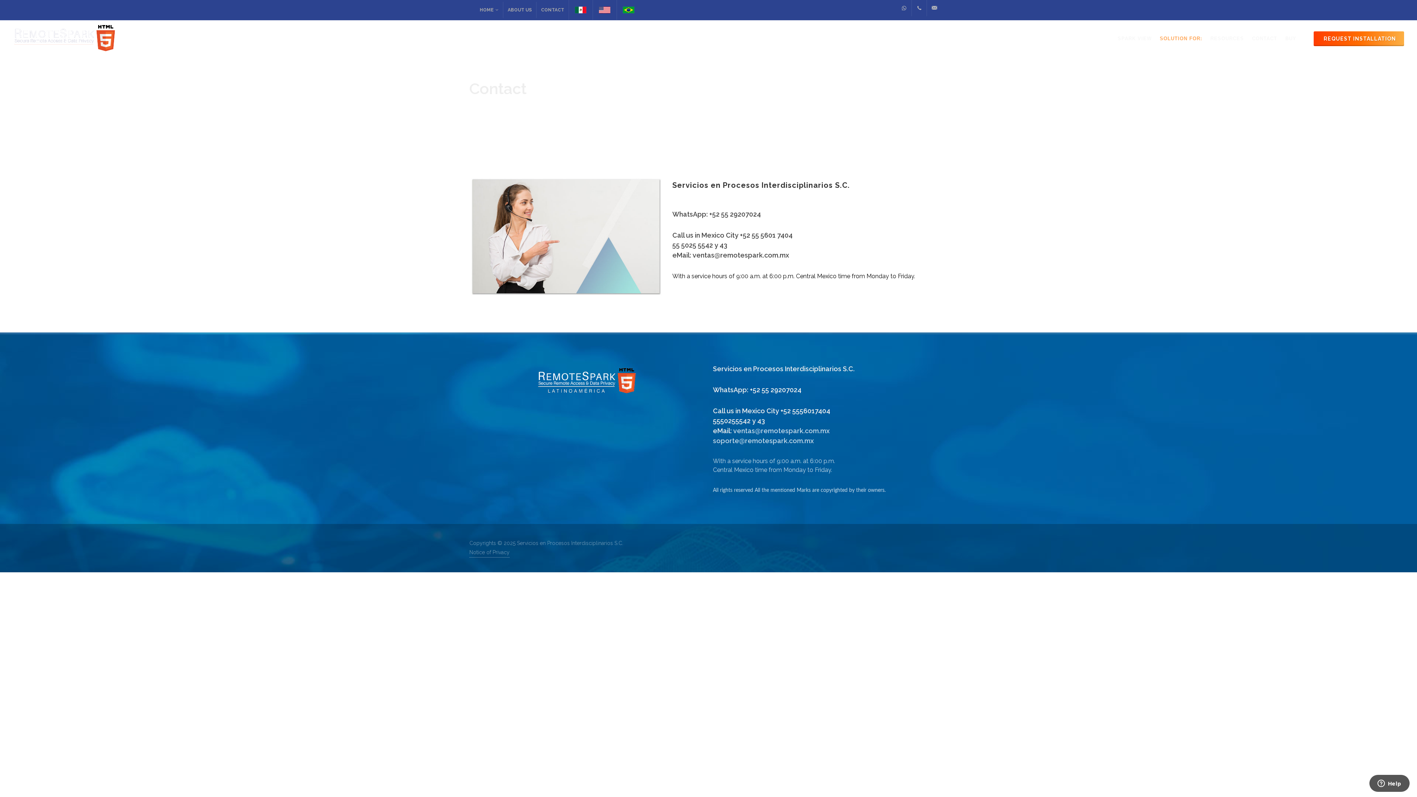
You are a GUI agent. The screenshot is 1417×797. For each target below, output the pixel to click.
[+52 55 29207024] (904, 8)
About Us (520, 10)
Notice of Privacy (489, 552)
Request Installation (1360, 39)
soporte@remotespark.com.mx (763, 441)
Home (487, 10)
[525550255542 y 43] (919, 8)
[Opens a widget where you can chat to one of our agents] (1389, 784)
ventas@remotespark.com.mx (781, 431)
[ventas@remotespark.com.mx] (934, 8)
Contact (552, 10)
